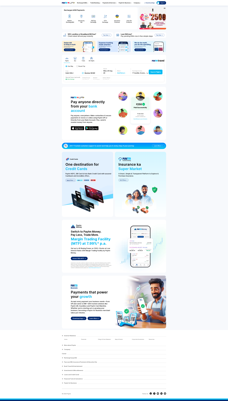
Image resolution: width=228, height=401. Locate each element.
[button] (86, 78)
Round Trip (81, 66)
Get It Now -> (123, 180)
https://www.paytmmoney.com (95, 267)
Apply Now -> (71, 180)
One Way (70, 66)
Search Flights (156, 72)
